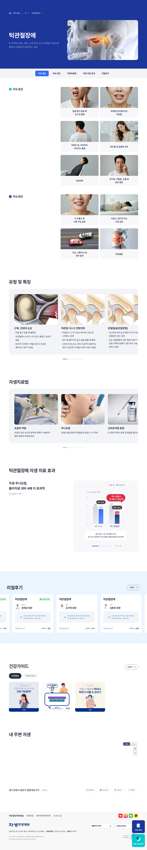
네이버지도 (91, 790)
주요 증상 (42, 73)
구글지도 (118, 790)
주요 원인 (56, 73)
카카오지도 (105, 790)
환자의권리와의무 (43, 815)
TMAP (132, 790)
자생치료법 (71, 73)
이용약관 (30, 815)
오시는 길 (57, 815)
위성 (133, 744)
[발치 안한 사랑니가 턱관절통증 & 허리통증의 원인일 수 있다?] (90, 697)
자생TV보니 (31, 676)
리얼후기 (105, 73)
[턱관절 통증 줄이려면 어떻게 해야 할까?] (57, 697)
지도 (126, 744)
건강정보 (15, 676)
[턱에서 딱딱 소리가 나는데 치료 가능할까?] (24, 697)
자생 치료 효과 (89, 73)
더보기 (132, 587)
